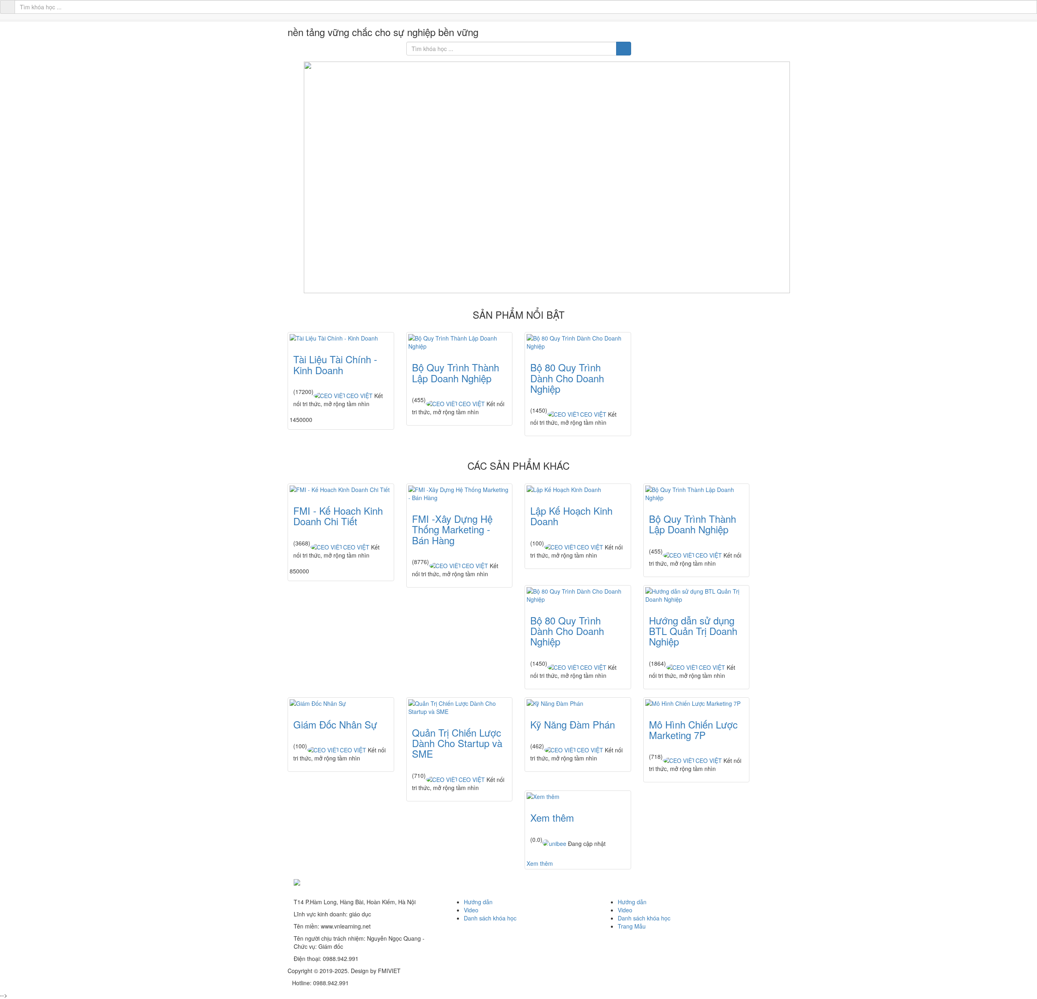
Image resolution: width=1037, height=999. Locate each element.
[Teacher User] (545, 842)
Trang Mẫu (632, 926)
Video (471, 910)
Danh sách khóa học (490, 918)
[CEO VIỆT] (330, 396)
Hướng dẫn (478, 902)
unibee (557, 843)
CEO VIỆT (359, 396)
